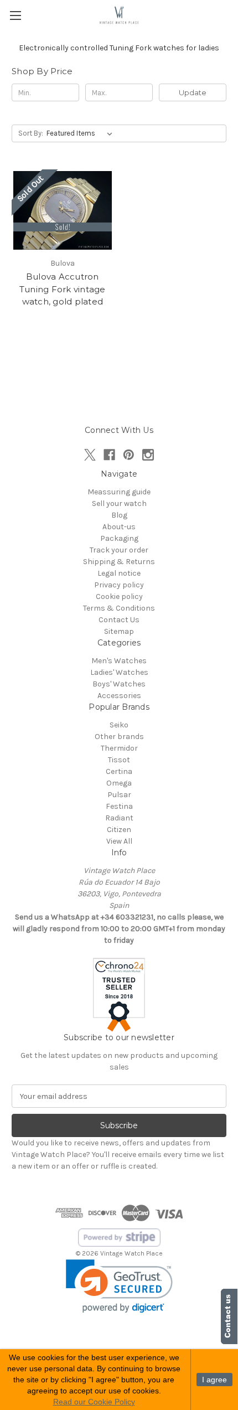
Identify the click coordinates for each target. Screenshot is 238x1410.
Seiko (119, 725)
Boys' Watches (119, 684)
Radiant (119, 818)
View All (119, 841)
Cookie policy (119, 596)
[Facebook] (109, 455)
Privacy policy (119, 585)
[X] (90, 455)
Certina (119, 771)
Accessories (119, 695)
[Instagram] (148, 455)
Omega (119, 783)
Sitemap (119, 631)
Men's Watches (119, 660)
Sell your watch (119, 503)
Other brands (119, 736)
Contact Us (119, 619)
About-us (119, 526)
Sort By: (30, 133)
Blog (119, 515)
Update (192, 92)
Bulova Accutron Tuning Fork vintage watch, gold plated (62, 289)
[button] (119, 1286)
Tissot (119, 760)
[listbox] (81, 133)
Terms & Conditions (119, 608)
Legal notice (119, 573)
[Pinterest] (128, 455)
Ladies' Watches (119, 672)
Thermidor (119, 748)
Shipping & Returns (119, 561)
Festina (119, 806)
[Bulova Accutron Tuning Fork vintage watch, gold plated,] (62, 210)
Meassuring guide (119, 492)
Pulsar (119, 794)
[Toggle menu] (15, 15)
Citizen (119, 829)
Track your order (119, 550)
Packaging (119, 538)
